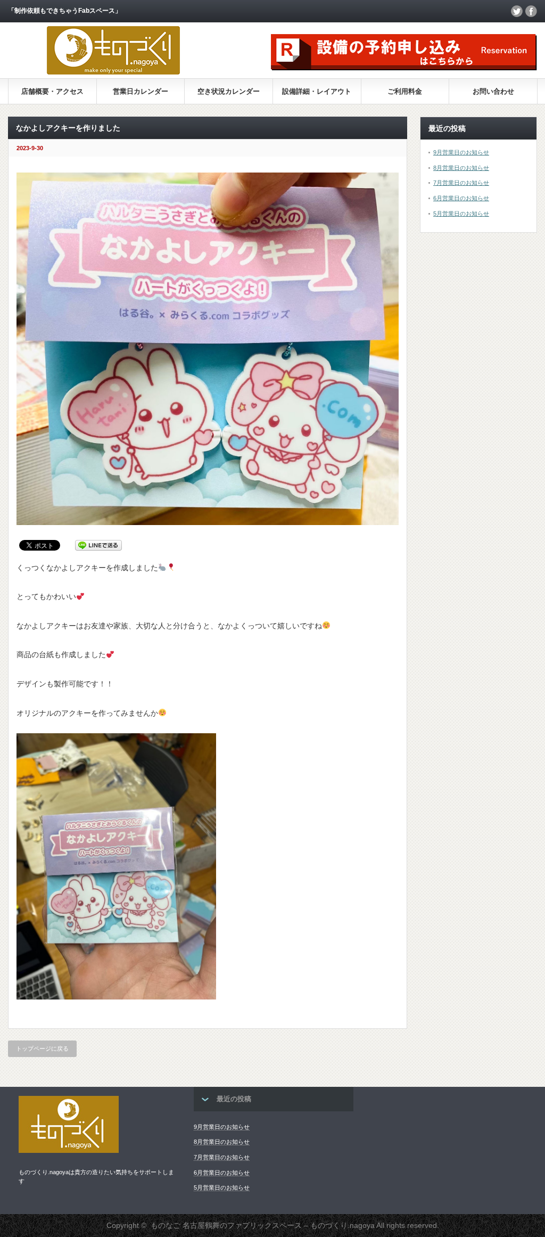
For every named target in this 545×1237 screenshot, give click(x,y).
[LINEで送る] (98, 544)
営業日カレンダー (140, 91)
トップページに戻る (42, 1048)
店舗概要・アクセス (52, 91)
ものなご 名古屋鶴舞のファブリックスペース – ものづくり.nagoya (263, 1225)
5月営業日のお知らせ (461, 213)
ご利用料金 (404, 91)
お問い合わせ (493, 91)
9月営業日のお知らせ (461, 152)
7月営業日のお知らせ (461, 182)
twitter (517, 11)
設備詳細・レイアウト (316, 91)
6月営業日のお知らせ (461, 198)
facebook (531, 11)
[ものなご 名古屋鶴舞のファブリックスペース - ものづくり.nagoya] (113, 72)
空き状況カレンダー (228, 91)
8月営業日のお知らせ (461, 168)
